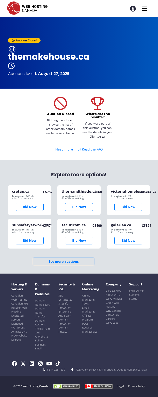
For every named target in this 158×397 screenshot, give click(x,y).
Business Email (40, 346)
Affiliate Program (87, 318)
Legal (120, 386)
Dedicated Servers (17, 318)
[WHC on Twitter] (24, 364)
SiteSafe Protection (64, 305)
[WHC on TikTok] (58, 364)
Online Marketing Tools (88, 299)
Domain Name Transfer (40, 312)
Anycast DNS (19, 331)
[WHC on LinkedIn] (33, 364)
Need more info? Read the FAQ (79, 149)
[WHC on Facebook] (15, 364)
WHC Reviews (114, 298)
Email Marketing (88, 310)
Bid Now (30, 207)
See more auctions (64, 261)
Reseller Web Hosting (19, 310)
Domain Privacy (63, 329)
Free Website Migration (19, 337)
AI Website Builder (41, 338)
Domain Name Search (43, 302)
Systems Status (134, 297)
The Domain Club (42, 330)
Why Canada (113, 311)
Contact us (112, 314)
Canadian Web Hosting (19, 297)
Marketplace (89, 331)
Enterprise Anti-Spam (64, 313)
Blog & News (113, 290)
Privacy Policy (136, 386)
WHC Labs (112, 322)
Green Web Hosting (112, 305)
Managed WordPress (18, 326)
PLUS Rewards (87, 326)
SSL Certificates (65, 297)
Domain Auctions (40, 322)
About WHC (113, 295)
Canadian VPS (19, 303)
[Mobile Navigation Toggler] (144, 8)
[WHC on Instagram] (41, 364)
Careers (110, 319)
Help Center (136, 290)
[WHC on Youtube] (50, 364)
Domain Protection (64, 321)
